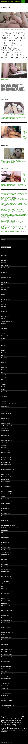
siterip (20, 730)
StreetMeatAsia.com (5, 678)
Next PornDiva (4, 639)
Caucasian (3, 347)
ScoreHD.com (4, 671)
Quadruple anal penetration (7, 321)
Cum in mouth (4, 279)
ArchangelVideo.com (5, 440)
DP (2, 294)
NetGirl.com (4, 634)
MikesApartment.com (6, 620)
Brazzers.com (4, 474)
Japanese (3, 374)
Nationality (3, 338)
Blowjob (3, 29)
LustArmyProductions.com (7, 610)
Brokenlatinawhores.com (6, 484)
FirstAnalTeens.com (5, 547)
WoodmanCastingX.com (6, 702)
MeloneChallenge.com (6, 617)
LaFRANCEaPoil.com (5, 591)
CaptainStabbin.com (5, 488)
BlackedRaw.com (5, 467)
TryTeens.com (4, 685)
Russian (8, 30)
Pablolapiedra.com (5, 646)
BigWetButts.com (5, 462)
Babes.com (3, 447)
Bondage (3, 272)
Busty (15, 722)
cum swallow (9, 724)
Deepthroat (3, 287)
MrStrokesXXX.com (5, 629)
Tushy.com (3, 688)
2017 (12, 717)
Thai (2, 386)
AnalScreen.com (4, 437)
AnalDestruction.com (5, 423)
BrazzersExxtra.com (5, 476)
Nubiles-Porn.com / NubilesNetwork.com (10, 642)
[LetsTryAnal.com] (4, 731)
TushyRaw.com (4, 690)
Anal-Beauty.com (5, 418)
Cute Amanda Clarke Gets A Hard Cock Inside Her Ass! (12, 87)
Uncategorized (4, 707)
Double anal (3, 292)
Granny (2, 301)
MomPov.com (4, 625)
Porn (9, 730)
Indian (2, 369)
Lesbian (3, 309)
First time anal (11, 29)
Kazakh (2, 377)
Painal (25, 728)
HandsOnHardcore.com (6, 557)
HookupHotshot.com (5, 569)
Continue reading (5, 79)
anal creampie (3, 718)
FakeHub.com (4, 530)
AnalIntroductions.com (6, 425)
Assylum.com (4, 445)
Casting (3, 275)
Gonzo (24, 726)
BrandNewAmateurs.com (6, 471)
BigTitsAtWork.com (5, 459)
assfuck (11, 718)
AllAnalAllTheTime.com (6, 413)
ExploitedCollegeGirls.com (7, 525)
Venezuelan (3, 391)
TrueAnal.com (4, 683)
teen (24, 90)
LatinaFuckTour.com (5, 595)
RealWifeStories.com (5, 666)
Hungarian (3, 367)
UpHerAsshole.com (5, 693)
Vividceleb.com (4, 695)
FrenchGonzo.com (5, 549)
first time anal (18, 726)
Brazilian (3, 345)
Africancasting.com (5, 408)
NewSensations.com (5, 637)
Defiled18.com (4, 510)
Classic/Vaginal (4, 277)
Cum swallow (4, 282)
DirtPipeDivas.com (5, 515)
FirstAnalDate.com (5, 542)
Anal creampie (4, 260)
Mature (2, 311)
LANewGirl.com (4, 593)
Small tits (3, 326)
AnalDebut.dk (4, 420)
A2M (2, 258)
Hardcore (3, 728)
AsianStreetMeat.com (5, 442)
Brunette (12, 722)
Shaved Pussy (9, 90)
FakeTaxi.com (4, 532)
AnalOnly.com (4, 433)
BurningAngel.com (5, 486)
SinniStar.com (4, 676)
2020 (19, 717)
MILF (2, 313)
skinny (15, 90)
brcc (9, 722)
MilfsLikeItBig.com (5, 622)
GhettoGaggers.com (5, 552)
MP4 (21, 728)
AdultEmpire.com (5, 406)
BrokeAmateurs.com (5, 481)
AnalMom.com (4, 430)
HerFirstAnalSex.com (5, 561)
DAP (2, 284)
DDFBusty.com (4, 508)
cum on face (14, 85)
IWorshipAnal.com (5, 576)
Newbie (20, 89)
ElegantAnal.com (4, 520)
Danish (2, 352)
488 (10, 84)
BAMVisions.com (5, 452)
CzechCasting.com (5, 503)
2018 (6, 84)
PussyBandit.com (5, 661)
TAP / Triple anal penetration (7, 330)
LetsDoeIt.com (4, 603)
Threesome (3, 335)
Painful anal (4, 30)
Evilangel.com (4, 523)
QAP (2, 318)
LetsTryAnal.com (4, 605)
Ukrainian (3, 389)
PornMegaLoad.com (5, 654)
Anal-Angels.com (5, 416)
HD (16, 89)
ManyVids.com (4, 615)
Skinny (2, 323)
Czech (2, 350)
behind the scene (4, 265)
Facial (6, 29)
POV (12, 730)
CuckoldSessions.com (5, 501)
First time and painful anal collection (10, 1)
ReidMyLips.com (4, 668)
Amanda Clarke (16, 84)
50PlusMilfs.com (4, 401)
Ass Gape (15, 718)
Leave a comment (13, 60)
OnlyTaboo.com (4, 644)
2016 (10, 717)
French (2, 362)
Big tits (16, 720)
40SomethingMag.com (6, 399)
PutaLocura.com (4, 664)
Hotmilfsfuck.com (5, 571)
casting (19, 722)
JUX (2, 586)
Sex (18, 730)
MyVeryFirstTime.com (6, 632)
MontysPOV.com (5, 627)
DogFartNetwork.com (6, 518)
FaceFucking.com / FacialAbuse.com (9, 527)
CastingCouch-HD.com (6, 491)
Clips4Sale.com (4, 498)
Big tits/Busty (4, 267)
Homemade (3, 304)
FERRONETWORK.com (6, 540)
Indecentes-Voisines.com (6, 574)
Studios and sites (4, 394)
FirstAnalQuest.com (20, 29)
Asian (2, 343)
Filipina (3, 360)
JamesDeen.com (4, 581)
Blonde (3, 85)
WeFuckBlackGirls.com (6, 700)
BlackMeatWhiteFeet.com (6, 469)
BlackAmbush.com (5, 464)
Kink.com (3, 588)
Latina (2, 379)
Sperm (20, 90)
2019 (17, 717)
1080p (3, 84)
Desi (2, 355)
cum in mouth (4, 724)
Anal (22, 84)
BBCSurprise (4, 454)
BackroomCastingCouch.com (7, 450)
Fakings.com (4, 535)
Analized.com (4, 428)
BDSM (2, 262)
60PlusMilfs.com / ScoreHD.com (8, 403)
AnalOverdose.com (5, 435)
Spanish (3, 384)
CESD (2, 496)
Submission (3, 328)
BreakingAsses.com (5, 479)
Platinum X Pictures (5, 651)
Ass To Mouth (20, 718)
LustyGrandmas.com (5, 612)
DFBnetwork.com (5, 513)
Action (2, 255)
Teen (12, 30)
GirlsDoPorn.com (5, 554)
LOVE (2, 608)
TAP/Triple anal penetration (6, 705)
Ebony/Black (4, 357)
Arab (2, 340)
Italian (2, 372)
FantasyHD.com (4, 537)
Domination (3, 289)
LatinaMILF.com (4, 598)
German (3, 364)
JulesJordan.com (4, 583)
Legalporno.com (4, 600)
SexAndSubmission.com (6, 673)
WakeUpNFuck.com (5, 698)
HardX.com (3, 559)
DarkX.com (3, 505)
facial (3, 89)
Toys (25, 730)
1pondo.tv (3, 396)
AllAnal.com (4, 411)
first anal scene (11, 726)
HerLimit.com (4, 564)
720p (2, 717)
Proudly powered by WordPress (6, 742)
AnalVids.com (8, 718)
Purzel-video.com (5, 659)
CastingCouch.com (5, 493)
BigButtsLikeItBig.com (6, 457)
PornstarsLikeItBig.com (6, 656)
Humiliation (3, 306)
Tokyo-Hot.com (4, 681)
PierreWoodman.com (5, 649)
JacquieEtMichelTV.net (6, 578)
